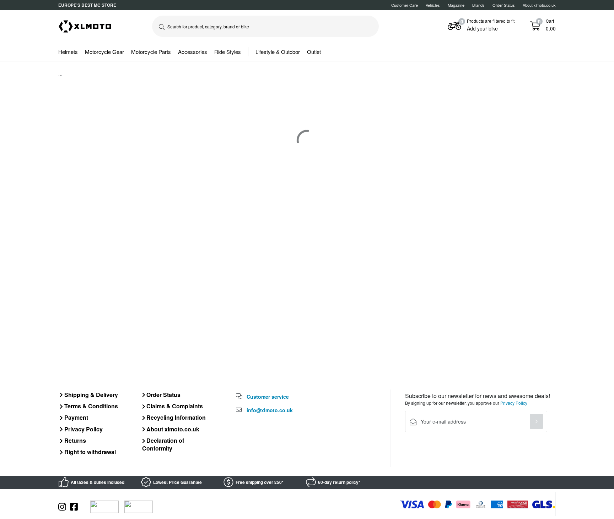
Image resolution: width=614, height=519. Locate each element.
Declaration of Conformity (163, 444)
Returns (74, 440)
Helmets (68, 51)
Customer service (268, 396)
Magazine (456, 5)
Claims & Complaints (174, 406)
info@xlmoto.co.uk (270, 410)
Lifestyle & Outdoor (277, 51)
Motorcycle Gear (104, 51)
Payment (75, 417)
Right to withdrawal (89, 452)
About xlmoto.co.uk (539, 5)
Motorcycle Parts (151, 51)
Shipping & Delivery (90, 395)
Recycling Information (175, 417)
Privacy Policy (83, 429)
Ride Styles (227, 51)
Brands (478, 5)
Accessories (192, 51)
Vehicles (433, 5)
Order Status (163, 395)
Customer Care (404, 5)
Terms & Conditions (90, 406)
